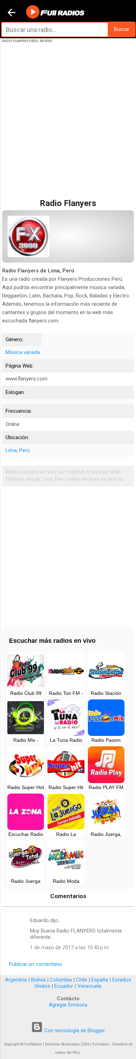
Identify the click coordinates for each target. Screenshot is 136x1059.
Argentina (16, 980)
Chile (81, 980)
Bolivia (38, 980)
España (99, 980)
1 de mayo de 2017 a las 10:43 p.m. (69, 947)
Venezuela (89, 986)
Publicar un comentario (35, 964)
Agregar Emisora (68, 1005)
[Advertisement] (68, 128)
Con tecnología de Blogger (74, 1030)
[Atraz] (11, 13)
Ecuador (63, 986)
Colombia (61, 980)
